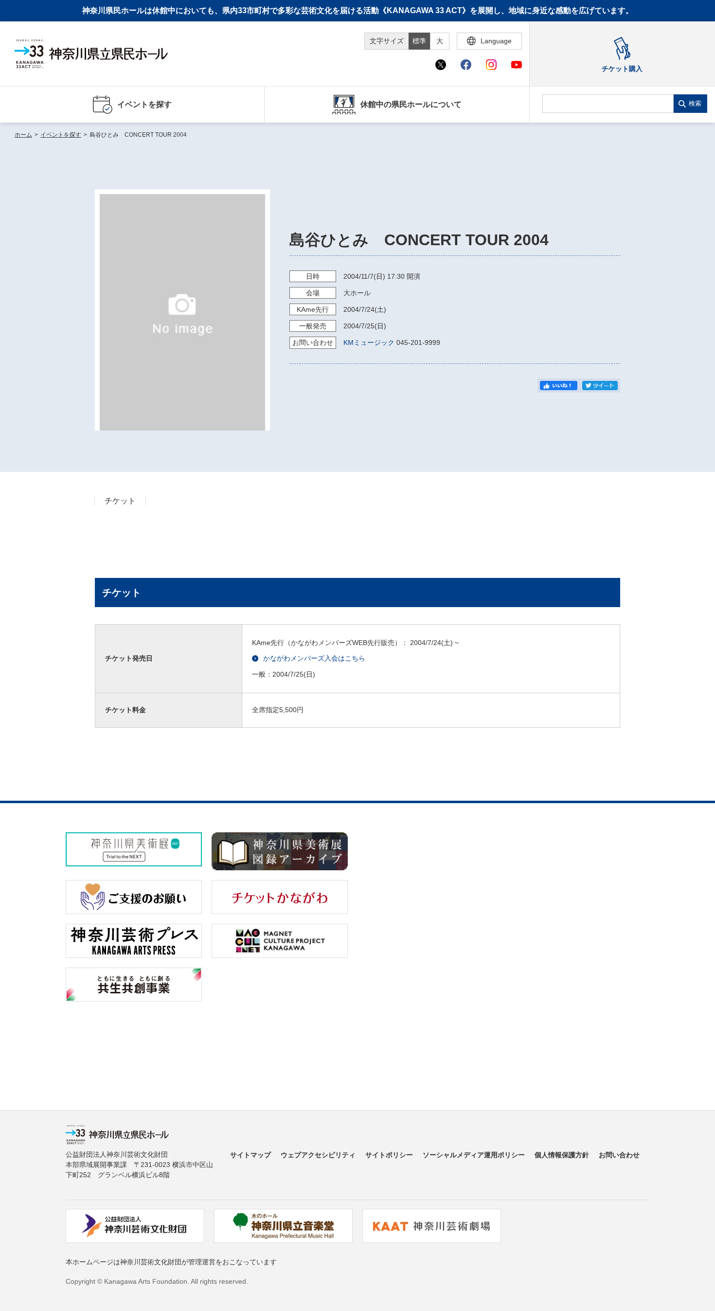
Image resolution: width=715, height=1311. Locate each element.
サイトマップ (250, 1155)
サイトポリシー (389, 1155)
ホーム (23, 134)
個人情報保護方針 (562, 1155)
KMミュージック (368, 342)
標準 (419, 41)
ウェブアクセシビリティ (318, 1155)
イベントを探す (60, 134)
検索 (695, 103)
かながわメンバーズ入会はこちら (314, 658)
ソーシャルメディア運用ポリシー (474, 1155)
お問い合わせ (619, 1155)
